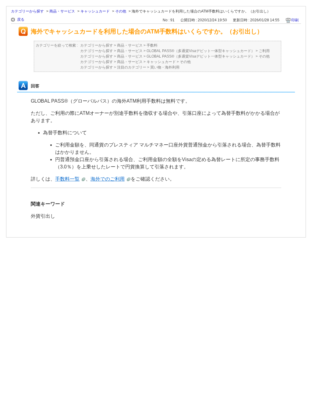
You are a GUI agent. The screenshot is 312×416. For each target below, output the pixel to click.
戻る (20, 19)
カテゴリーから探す (27, 11)
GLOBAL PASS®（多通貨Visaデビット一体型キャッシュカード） (201, 51)
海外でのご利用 (107, 179)
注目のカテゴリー (131, 67)
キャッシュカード (95, 11)
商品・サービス (62, 11)
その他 (120, 11)
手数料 (152, 45)
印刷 (295, 20)
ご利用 (264, 51)
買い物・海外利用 (164, 67)
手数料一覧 (67, 179)
